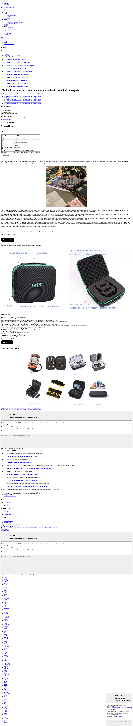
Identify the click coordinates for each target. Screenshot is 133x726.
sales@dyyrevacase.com (16, 231)
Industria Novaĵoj (8, 522)
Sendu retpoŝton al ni (6, 119)
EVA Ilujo (9, 20)
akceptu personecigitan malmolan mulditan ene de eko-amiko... (27, 486)
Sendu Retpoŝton (5, 530)
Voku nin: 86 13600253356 (7, 7)
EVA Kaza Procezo (11, 29)
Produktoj (6, 19)
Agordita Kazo (10, 27)
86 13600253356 (8, 494)
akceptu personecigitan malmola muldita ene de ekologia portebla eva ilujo (22, 409)
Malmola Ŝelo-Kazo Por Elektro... (17, 80)
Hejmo (5, 12)
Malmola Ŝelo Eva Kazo (7, 527)
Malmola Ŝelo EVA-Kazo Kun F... (17, 86)
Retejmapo (3, 526)
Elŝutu (8, 31)
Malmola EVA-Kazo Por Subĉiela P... (18, 74)
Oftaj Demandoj (8, 33)
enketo (57, 489)
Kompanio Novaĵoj (8, 521)
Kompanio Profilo (11, 15)
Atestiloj (9, 16)
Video (8, 30)
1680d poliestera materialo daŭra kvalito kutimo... (23, 456)
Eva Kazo (24, 527)
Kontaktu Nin (7, 34)
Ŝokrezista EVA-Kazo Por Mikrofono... (19, 62)
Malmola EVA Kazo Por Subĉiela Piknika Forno (22, 474)
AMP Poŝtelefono (11, 526)
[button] (7, 240)
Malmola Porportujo (32, 527)
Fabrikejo (9, 18)
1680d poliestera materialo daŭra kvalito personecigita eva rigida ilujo (22, 408)
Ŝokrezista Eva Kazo (43, 527)
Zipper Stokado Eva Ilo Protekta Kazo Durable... (22, 480)
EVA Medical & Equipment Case (15, 22)
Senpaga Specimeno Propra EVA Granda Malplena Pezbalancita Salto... (30, 468)
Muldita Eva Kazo (53, 527)
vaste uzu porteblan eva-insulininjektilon (19, 462)
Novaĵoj (6, 25)
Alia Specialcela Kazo (12, 23)
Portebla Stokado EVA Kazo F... (17, 68)
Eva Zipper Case (17, 527)
